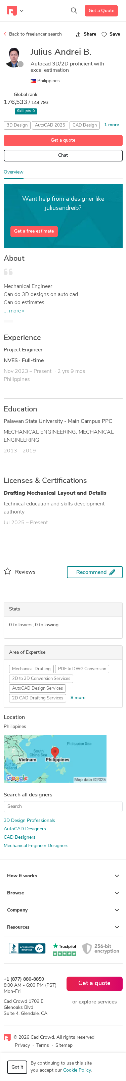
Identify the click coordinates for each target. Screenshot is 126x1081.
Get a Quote (101, 10)
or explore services (94, 1002)
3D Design (17, 125)
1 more (111, 125)
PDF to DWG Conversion (82, 669)
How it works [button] (22, 876)
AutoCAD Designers (25, 829)
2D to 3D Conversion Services (41, 679)
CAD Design (85, 125)
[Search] (74, 10)
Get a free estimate (34, 231)
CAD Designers (20, 837)
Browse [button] (15, 893)
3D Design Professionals (29, 820)
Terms (42, 1045)
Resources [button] (18, 927)
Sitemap (64, 1045)
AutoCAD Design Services (37, 688)
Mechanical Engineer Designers (36, 845)
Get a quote (63, 140)
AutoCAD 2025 (50, 125)
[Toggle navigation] (15, 10)
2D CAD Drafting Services (37, 698)
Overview (14, 172)
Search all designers (28, 795)
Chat (63, 155)
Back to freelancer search (35, 34)
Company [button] (17, 910)
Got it (17, 1067)
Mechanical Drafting (31, 669)
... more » (14, 311)
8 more (78, 697)
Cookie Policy (77, 1070)
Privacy (22, 1045)
